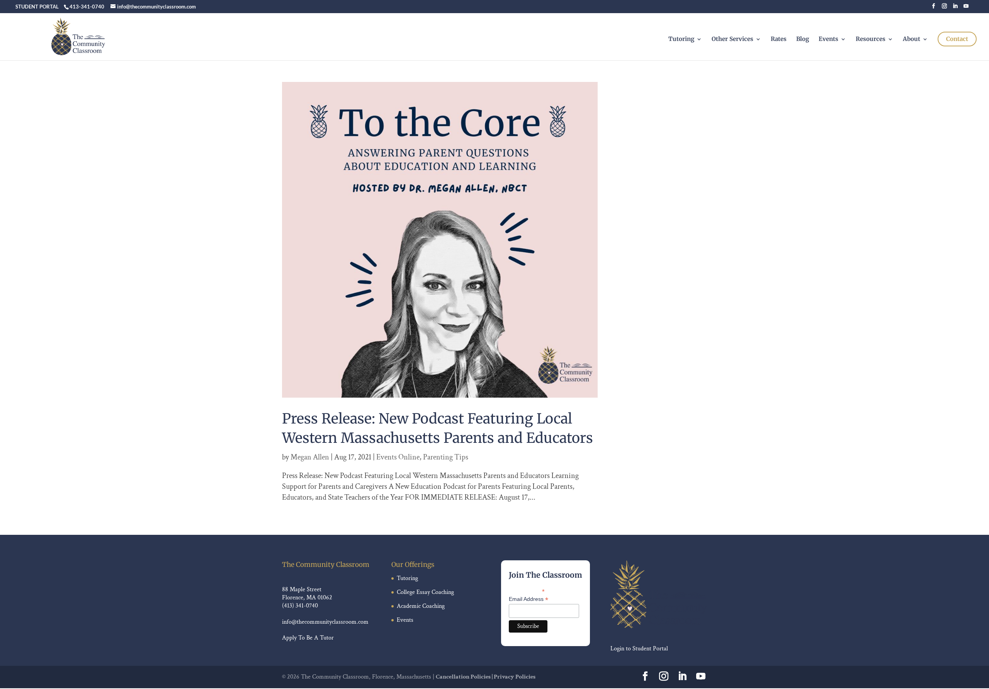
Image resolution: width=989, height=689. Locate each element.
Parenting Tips (445, 457)
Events (828, 39)
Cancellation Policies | (465, 677)
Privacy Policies (514, 677)
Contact (957, 39)
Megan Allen (310, 457)
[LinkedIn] (955, 8)
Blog (802, 39)
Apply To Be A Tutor (308, 638)
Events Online (398, 457)
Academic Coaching (421, 606)
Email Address (528, 599)
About (911, 39)
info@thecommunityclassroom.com (325, 622)
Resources (870, 39)
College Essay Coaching (425, 592)
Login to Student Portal (639, 649)
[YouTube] (966, 8)
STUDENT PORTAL (37, 6)
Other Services (732, 39)
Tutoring (681, 39)
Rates (779, 39)
